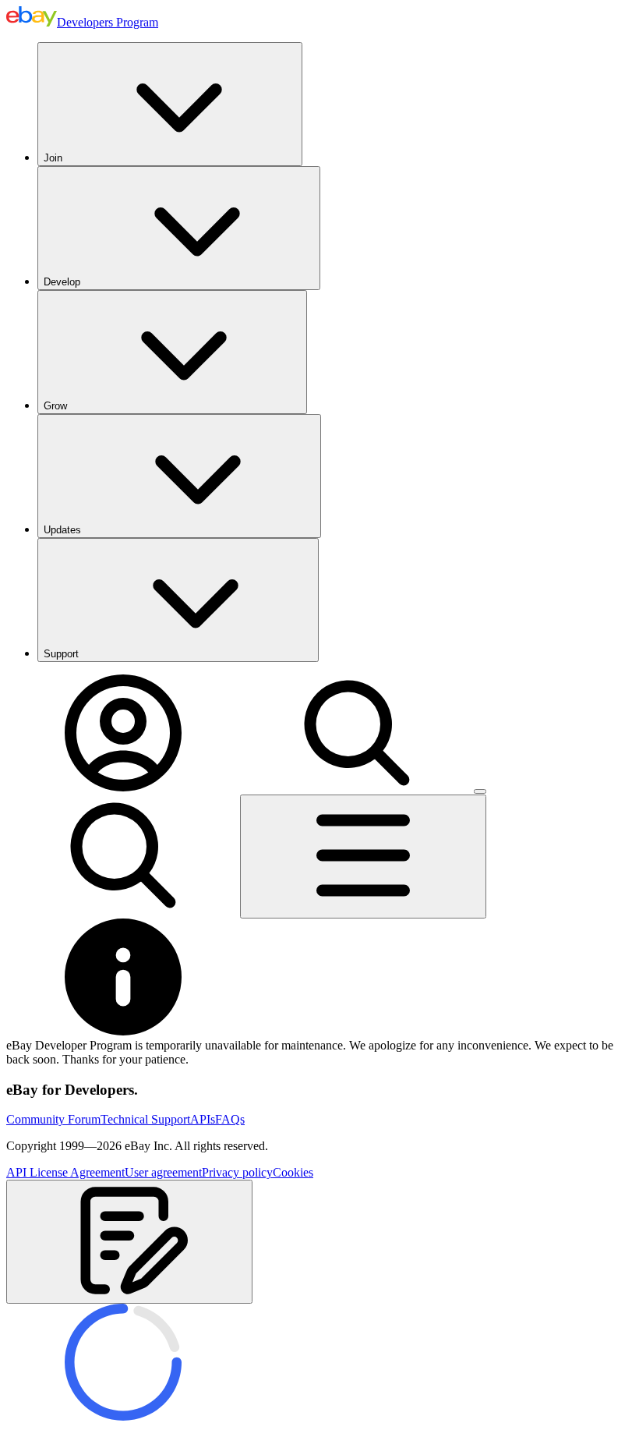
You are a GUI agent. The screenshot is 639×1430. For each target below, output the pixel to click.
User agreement (163, 1172)
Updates (62, 530)
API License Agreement (65, 1172)
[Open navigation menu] (363, 857)
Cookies (293, 1172)
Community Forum (53, 1119)
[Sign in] (123, 787)
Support (61, 654)
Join (53, 158)
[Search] (357, 787)
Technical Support (145, 1119)
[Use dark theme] (480, 791)
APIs (202, 1119)
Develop (62, 282)
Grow (55, 406)
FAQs (230, 1119)
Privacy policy (237, 1172)
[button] (129, 1242)
